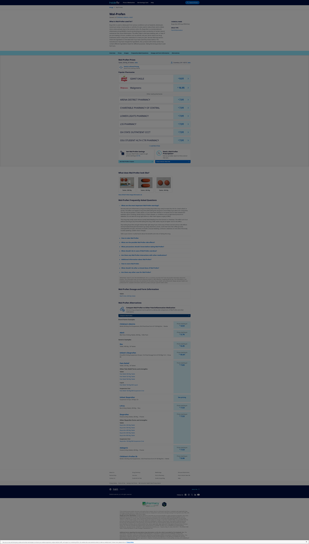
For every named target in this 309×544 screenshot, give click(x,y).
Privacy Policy (130, 542)
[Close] (306, 542)
